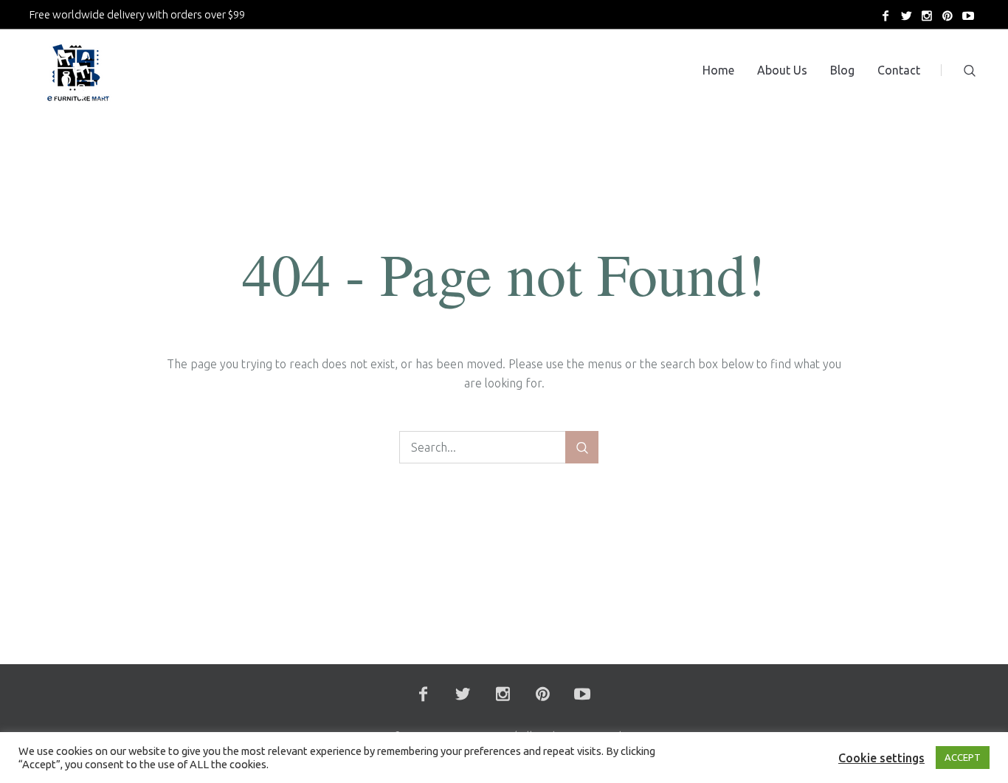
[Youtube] (968, 15)
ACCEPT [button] (963, 757)
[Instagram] (926, 15)
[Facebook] (885, 15)
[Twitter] (906, 15)
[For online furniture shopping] (77, 77)
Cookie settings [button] (881, 758)
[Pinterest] (947, 15)
